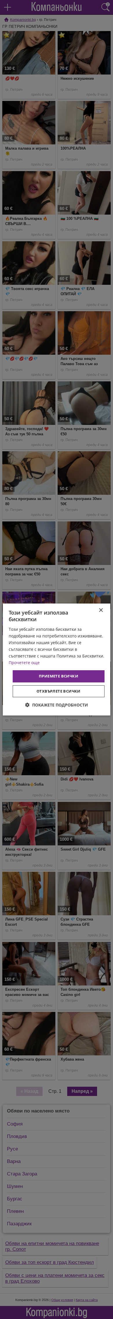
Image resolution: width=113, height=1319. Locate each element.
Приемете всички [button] (58, 676)
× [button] (101, 610)
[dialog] (56, 659)
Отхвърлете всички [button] (59, 691)
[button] (56, 705)
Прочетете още (24, 662)
